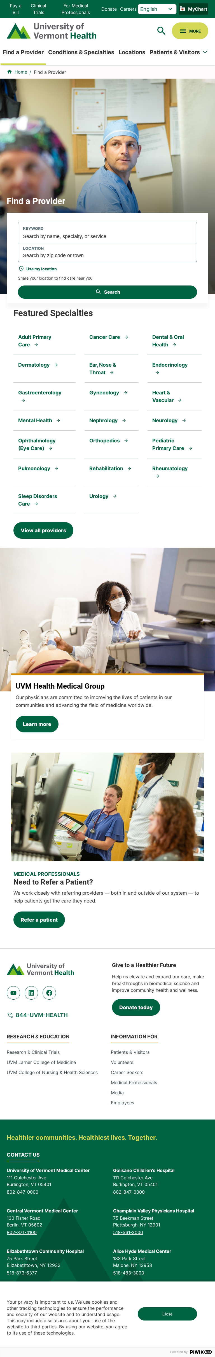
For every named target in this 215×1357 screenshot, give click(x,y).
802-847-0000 (22, 1192)
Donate (109, 9)
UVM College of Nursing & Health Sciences (52, 1072)
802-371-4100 (22, 1232)
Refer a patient (39, 920)
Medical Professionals (134, 1082)
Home (21, 72)
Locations (132, 52)
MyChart (197, 9)
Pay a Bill (16, 9)
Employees (122, 1102)
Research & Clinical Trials (33, 1052)
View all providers (43, 530)
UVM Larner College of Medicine (41, 1062)
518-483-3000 (128, 1273)
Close (167, 1314)
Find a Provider (23, 52)
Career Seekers (127, 1072)
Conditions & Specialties (81, 52)
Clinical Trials (38, 9)
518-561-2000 (128, 1232)
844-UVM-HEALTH (42, 1015)
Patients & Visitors (175, 52)
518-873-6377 (22, 1273)
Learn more (37, 724)
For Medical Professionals (76, 9)
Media (117, 1092)
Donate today (136, 1007)
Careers (128, 9)
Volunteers (122, 1062)
